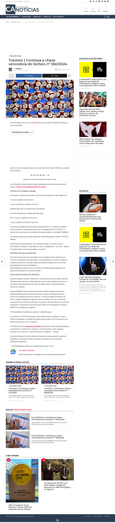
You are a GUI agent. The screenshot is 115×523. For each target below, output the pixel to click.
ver (31, 132)
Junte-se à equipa (18, 1)
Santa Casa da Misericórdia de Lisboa (32, 187)
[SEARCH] (105, 16)
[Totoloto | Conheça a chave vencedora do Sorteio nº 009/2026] (57, 375)
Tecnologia (26, 17)
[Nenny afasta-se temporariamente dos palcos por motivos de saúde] (92, 203)
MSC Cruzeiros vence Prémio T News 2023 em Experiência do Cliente (20, 507)
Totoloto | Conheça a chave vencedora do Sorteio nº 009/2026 (57, 390)
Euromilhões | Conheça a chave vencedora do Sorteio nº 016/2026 (47, 436)
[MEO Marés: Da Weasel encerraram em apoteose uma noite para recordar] (92, 129)
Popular (93, 11)
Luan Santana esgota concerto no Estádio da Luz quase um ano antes (92, 279)
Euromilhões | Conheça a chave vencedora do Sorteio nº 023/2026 (48, 418)
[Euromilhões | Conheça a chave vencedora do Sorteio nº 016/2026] (18, 439)
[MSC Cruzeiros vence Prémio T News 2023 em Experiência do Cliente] (22, 480)
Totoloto (32, 123)
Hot (99, 11)
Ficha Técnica (9, 1)
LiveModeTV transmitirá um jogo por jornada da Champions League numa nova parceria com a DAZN (92, 82)
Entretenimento (13, 17)
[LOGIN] (108, 16)
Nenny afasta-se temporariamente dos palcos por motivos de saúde (90, 217)
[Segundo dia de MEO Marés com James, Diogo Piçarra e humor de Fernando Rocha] (92, 99)
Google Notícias (26, 350)
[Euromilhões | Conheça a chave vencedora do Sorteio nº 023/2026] (18, 421)
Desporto (37, 17)
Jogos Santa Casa (15, 386)
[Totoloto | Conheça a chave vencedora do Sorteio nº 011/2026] (22, 375)
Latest (86, 11)
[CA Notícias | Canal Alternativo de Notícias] (57, 520)
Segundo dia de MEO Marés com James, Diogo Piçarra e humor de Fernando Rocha (91, 112)
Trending (105, 11)
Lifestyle (47, 17)
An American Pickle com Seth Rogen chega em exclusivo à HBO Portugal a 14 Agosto (57, 486)
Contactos (26, 1)
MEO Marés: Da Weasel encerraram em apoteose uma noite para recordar (91, 141)
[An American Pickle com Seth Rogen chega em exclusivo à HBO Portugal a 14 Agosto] (57, 469)
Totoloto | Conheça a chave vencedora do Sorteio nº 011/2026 (22, 390)
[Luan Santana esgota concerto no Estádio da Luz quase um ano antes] (92, 266)
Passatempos (58, 17)
